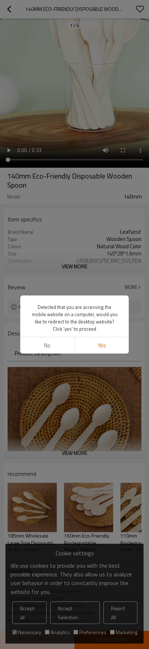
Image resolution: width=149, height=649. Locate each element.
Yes (102, 345)
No (47, 345)
